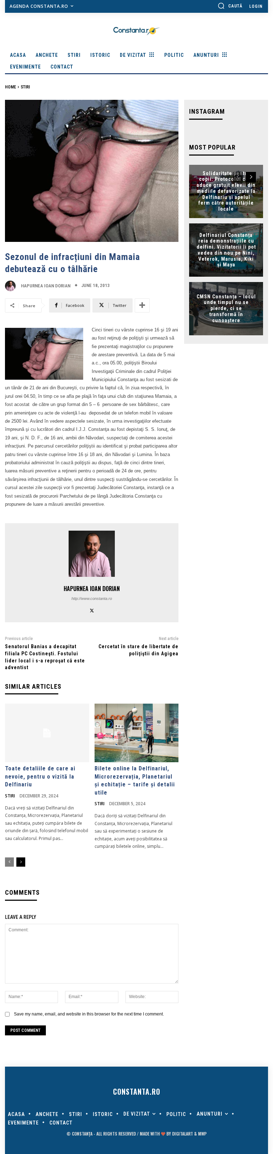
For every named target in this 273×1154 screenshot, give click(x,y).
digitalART (182, 1134)
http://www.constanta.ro (91, 598)
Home (10, 87)
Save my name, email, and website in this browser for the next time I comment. (89, 1014)
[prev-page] (9, 862)
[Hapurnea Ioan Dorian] (12, 286)
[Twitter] (92, 609)
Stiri (25, 87)
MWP (202, 1134)
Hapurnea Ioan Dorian (45, 285)
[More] (142, 305)
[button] (230, 5)
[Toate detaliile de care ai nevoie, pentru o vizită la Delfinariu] (47, 733)
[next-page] (20, 862)
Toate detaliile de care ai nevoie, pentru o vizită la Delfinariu (40, 776)
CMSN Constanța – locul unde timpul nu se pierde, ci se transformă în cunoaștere (226, 308)
